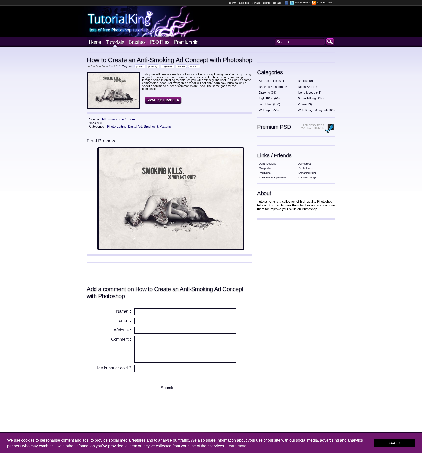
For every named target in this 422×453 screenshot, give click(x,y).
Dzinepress (305, 163)
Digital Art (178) (308, 86)
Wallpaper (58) (269, 110)
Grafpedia (265, 168)
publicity (153, 66)
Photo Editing (116, 126)
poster (139, 66)
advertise (244, 2)
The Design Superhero (272, 177)
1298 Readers (324, 2)
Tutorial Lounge (307, 177)
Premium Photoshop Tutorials (186, 42)
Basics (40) (305, 81)
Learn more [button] (236, 446)
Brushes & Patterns (158, 126)
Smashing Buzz (307, 172)
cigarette (167, 66)
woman (194, 66)
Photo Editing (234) (311, 98)
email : (125, 320)
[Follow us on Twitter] (292, 3)
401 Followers (302, 2)
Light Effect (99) (269, 98)
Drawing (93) (267, 92)
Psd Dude (265, 172)
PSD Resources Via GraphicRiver (312, 126)
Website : (122, 330)
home (95, 42)
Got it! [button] (394, 443)
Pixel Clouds (305, 168)
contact (277, 2)
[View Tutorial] (170, 249)
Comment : (121, 339)
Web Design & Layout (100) (316, 110)
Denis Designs (267, 163)
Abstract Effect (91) (271, 81)
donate (256, 2)
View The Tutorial (163, 100)
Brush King (136, 42)
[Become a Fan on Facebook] (286, 3)
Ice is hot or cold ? (114, 368)
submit (232, 2)
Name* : (123, 311)
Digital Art (135, 126)
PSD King (159, 42)
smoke (181, 66)
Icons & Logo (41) (309, 92)
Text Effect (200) (269, 104)
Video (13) (305, 104)
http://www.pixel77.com (118, 119)
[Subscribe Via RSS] (314, 3)
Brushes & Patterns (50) (274, 86)
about (266, 2)
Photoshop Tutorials (114, 42)
